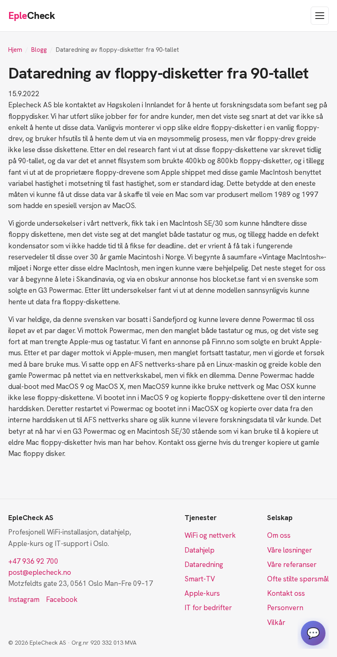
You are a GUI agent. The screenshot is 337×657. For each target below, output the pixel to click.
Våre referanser (291, 564)
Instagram (23, 599)
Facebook (62, 599)
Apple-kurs (202, 593)
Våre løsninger (289, 550)
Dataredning (204, 564)
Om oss (279, 535)
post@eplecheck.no (39, 572)
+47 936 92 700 (33, 561)
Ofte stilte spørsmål (298, 578)
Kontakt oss (286, 593)
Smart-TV (200, 578)
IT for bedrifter (208, 607)
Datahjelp (200, 550)
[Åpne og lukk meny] (320, 16)
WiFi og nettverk (210, 535)
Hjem (15, 50)
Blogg (39, 50)
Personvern (285, 607)
